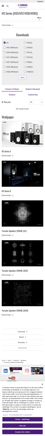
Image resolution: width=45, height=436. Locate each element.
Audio (9, 360)
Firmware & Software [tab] (12, 89)
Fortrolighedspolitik (15, 415)
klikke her (6, 409)
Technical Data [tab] (33, 94)
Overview (21, 331)
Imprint (5, 415)
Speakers (23, 360)
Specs (21, 337)
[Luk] (42, 384)
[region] (22, 408)
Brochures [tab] (12, 94)
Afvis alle (22, 426)
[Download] (6, 155)
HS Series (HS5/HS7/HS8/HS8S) (13, 362)
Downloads (6, 25)
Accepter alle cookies (22, 432)
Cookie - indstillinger (22, 419)
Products (15, 360)
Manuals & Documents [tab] (33, 89)
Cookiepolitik (27, 415)
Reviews (21, 342)
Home (3, 360)
